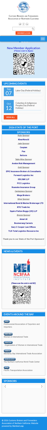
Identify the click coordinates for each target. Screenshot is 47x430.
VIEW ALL (10, 117)
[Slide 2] (24, 41)
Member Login (23, 33)
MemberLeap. (18, 426)
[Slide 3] (27, 41)
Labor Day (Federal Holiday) (28, 90)
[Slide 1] (22, 41)
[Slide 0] (20, 41)
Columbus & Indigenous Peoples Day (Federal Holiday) (26, 105)
